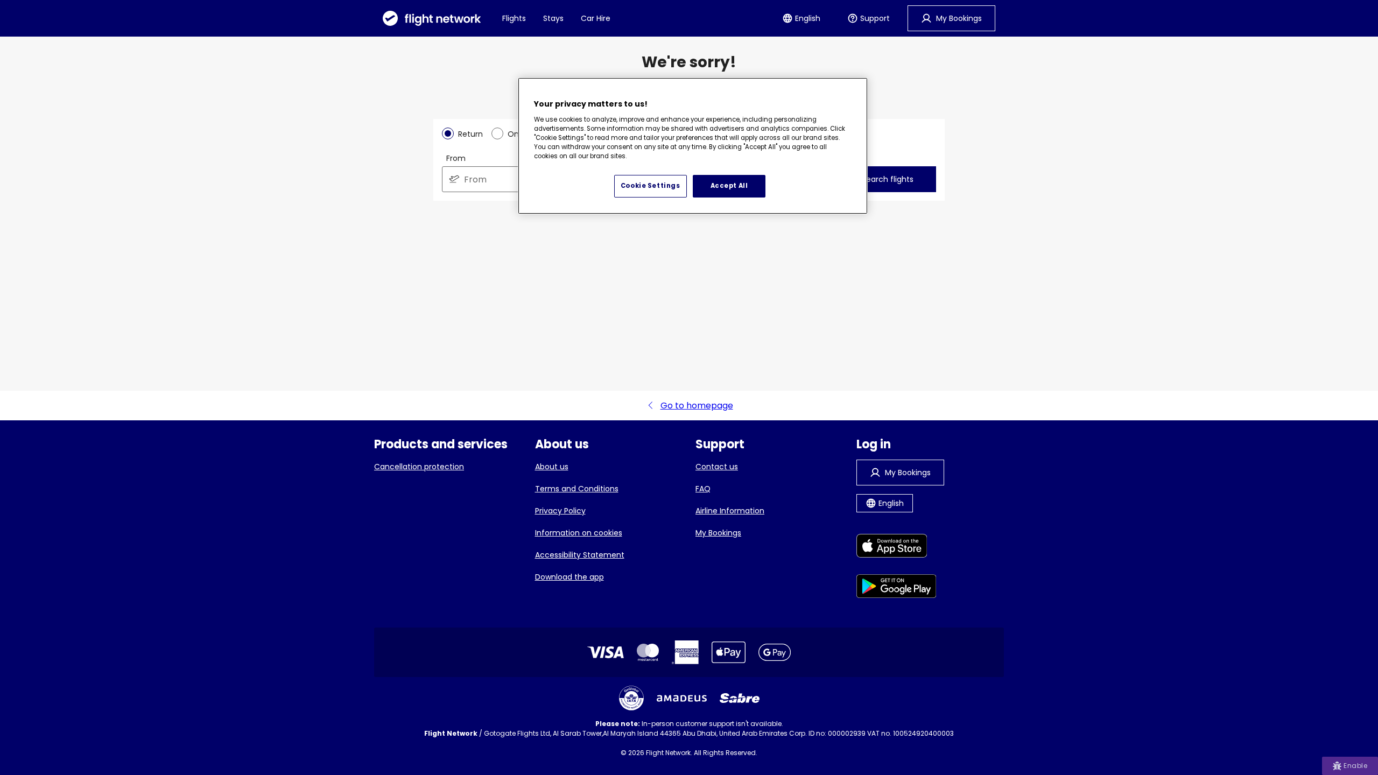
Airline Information (729, 510)
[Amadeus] (682, 698)
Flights (514, 18)
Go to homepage (696, 405)
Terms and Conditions (576, 488)
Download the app (569, 577)
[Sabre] (740, 698)
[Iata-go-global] (631, 698)
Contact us (716, 466)
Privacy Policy (560, 510)
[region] (693, 146)
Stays (553, 18)
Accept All (729, 185)
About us (551, 466)
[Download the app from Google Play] (896, 588)
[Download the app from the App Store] (896, 547)
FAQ (703, 488)
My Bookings (718, 532)
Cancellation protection (419, 466)
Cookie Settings (650, 185)
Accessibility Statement (579, 554)
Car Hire (595, 18)
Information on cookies (578, 532)
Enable (1355, 765)
